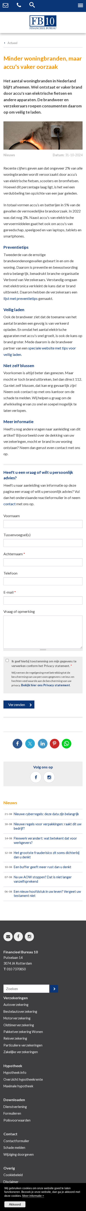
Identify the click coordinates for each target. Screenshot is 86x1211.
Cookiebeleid (13, 1175)
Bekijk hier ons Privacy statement (45, 685)
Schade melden (14, 1148)
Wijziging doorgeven (18, 1154)
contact (9, 504)
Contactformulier (16, 1141)
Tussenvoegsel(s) (17, 535)
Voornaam (11, 515)
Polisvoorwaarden (17, 1120)
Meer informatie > (33, 1195)
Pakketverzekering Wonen (23, 1032)
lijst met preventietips (20, 298)
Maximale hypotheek (18, 1086)
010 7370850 (16, 969)
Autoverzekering (15, 1005)
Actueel (12, 43)
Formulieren (12, 1113)
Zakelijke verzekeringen (20, 1052)
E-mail (9, 592)
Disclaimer (11, 1182)
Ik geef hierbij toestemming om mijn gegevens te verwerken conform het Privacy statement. (43, 663)
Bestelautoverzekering (20, 1011)
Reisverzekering (15, 1038)
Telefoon (10, 573)
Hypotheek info (14, 1072)
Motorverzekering (17, 1018)
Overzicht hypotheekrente (23, 1079)
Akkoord (15, 1204)
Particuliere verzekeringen (22, 1045)
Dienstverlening (15, 1107)
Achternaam (14, 554)
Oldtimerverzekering (18, 1025)
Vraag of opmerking (19, 611)
